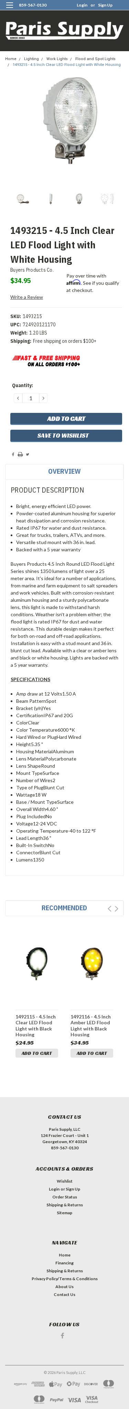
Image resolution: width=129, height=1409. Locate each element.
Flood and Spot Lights (95, 59)
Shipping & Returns (64, 1204)
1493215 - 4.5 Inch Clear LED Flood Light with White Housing (67, 65)
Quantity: (22, 385)
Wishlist (65, 1181)
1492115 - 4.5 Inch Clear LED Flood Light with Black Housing (35, 1025)
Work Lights (57, 59)
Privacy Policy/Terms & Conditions (65, 1278)
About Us (64, 1286)
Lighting (31, 59)
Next (116, 908)
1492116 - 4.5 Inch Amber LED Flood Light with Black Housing (91, 1025)
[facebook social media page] (62, 1335)
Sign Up (105, 5)
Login (82, 5)
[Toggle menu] (9, 9)
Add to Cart (37, 1053)
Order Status (64, 1196)
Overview (64, 471)
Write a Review (26, 297)
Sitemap (64, 1212)
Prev (109, 908)
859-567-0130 (32, 5)
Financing (64, 1262)
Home (11, 59)
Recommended (64, 907)
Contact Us (64, 1294)
